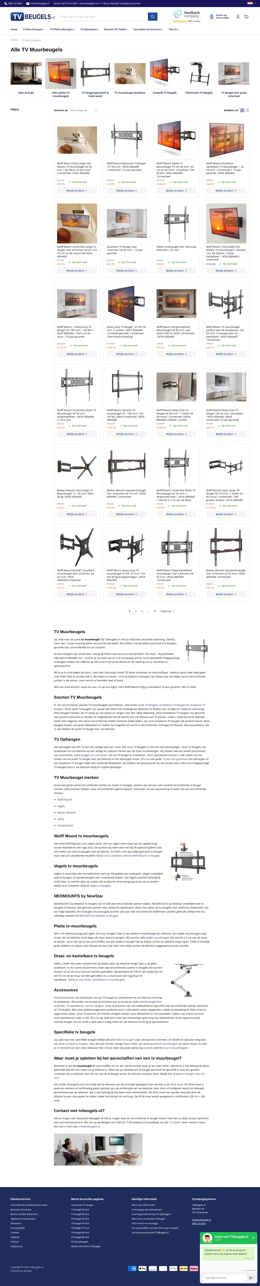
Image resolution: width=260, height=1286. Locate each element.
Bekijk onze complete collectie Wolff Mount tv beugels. (129, 855)
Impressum (17, 1246)
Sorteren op (61, 110)
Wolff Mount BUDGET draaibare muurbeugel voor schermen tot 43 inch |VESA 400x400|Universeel (75, 575)
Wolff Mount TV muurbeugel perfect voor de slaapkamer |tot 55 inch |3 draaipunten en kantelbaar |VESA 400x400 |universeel (225, 333)
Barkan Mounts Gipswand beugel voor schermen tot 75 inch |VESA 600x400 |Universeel (126, 494)
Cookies (15, 1232)
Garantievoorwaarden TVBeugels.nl (150, 1232)
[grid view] (242, 110)
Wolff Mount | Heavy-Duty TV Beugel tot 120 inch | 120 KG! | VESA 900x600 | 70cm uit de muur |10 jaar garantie (75, 331)
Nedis (60, 819)
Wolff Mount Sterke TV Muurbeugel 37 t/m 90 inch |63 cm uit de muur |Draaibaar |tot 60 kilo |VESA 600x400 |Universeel (175, 170)
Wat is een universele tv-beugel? (148, 1218)
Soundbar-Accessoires (147, 29)
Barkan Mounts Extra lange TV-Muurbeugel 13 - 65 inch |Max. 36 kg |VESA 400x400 (75, 494)
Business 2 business (21, 1209)
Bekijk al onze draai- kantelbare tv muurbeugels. (97, 979)
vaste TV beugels (148, 705)
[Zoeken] (152, 17)
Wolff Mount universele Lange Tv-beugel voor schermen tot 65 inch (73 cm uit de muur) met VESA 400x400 (77, 251)
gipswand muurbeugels (164, 1043)
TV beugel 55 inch (80, 1214)
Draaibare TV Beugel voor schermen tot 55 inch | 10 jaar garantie (125, 250)
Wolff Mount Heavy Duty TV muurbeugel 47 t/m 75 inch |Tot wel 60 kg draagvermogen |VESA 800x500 (126, 575)
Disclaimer (16, 1223)
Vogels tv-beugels (100, 885)
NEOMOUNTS (65, 825)
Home (14, 29)
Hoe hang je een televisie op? (147, 1209)
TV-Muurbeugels (33, 29)
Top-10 (173, 29)
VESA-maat (176, 1084)
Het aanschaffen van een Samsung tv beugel (155, 1227)
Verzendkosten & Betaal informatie (29, 1205)
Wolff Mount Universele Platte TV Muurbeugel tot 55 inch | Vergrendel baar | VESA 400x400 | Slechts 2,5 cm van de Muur (176, 495)
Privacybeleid (18, 1227)
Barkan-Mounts (66, 812)
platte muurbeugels (158, 937)
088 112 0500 (15, 3)
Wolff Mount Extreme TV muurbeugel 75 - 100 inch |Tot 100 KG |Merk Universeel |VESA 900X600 (126, 414)
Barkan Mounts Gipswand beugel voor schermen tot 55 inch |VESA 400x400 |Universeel (226, 574)
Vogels (61, 806)
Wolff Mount (64, 799)
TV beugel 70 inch (80, 1223)
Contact (15, 1241)
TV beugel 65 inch (80, 1218)
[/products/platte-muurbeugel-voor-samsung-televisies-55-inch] (177, 223)
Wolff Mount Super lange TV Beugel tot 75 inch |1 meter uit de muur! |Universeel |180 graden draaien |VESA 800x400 (224, 495)
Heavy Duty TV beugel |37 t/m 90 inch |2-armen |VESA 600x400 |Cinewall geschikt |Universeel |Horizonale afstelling (126, 331)
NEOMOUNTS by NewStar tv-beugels (96, 915)
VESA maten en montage (145, 1223)
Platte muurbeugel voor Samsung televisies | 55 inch (176, 248)
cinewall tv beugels (76, 1043)
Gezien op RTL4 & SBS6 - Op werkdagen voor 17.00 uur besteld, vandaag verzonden (97, 3)
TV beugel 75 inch (80, 1227)
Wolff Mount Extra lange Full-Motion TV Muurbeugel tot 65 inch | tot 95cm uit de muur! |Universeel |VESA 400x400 (74, 168)
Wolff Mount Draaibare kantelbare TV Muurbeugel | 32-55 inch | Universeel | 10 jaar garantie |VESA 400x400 (225, 168)
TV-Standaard (88, 29)
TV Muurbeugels (79, 1241)
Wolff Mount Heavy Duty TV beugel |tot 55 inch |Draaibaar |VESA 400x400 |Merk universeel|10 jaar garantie (224, 414)
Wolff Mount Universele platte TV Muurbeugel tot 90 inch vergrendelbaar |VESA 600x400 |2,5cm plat (76, 414)
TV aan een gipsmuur (175, 759)
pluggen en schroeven (94, 755)
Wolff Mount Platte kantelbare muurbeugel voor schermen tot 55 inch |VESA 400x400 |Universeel (175, 575)
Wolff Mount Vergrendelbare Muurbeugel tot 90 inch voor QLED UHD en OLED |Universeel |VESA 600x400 (175, 331)
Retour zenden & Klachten (24, 1214)
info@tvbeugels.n (89, 1126)
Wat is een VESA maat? (143, 1205)
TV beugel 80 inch (80, 1232)
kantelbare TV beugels (172, 705)
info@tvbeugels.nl (39, 3)
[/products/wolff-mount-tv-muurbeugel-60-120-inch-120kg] (77, 303)
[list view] (247, 110)
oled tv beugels (126, 1039)
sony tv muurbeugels (175, 1047)
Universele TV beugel (82, 1205)
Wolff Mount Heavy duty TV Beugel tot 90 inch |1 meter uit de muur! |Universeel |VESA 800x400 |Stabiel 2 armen (175, 414)
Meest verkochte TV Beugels (86, 1246)
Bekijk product (76, 190)
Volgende (166, 611)
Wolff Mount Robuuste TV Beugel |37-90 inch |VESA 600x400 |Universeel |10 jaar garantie (126, 167)
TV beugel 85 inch (80, 1237)
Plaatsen (15, 1237)
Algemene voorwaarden (23, 1218)
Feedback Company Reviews (187, 14)
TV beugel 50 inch (80, 1209)
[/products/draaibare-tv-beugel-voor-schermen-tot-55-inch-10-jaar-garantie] (127, 223)
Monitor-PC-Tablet (115, 29)
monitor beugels (94, 1005)
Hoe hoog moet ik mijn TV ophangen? (151, 1214)
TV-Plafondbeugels (61, 29)
